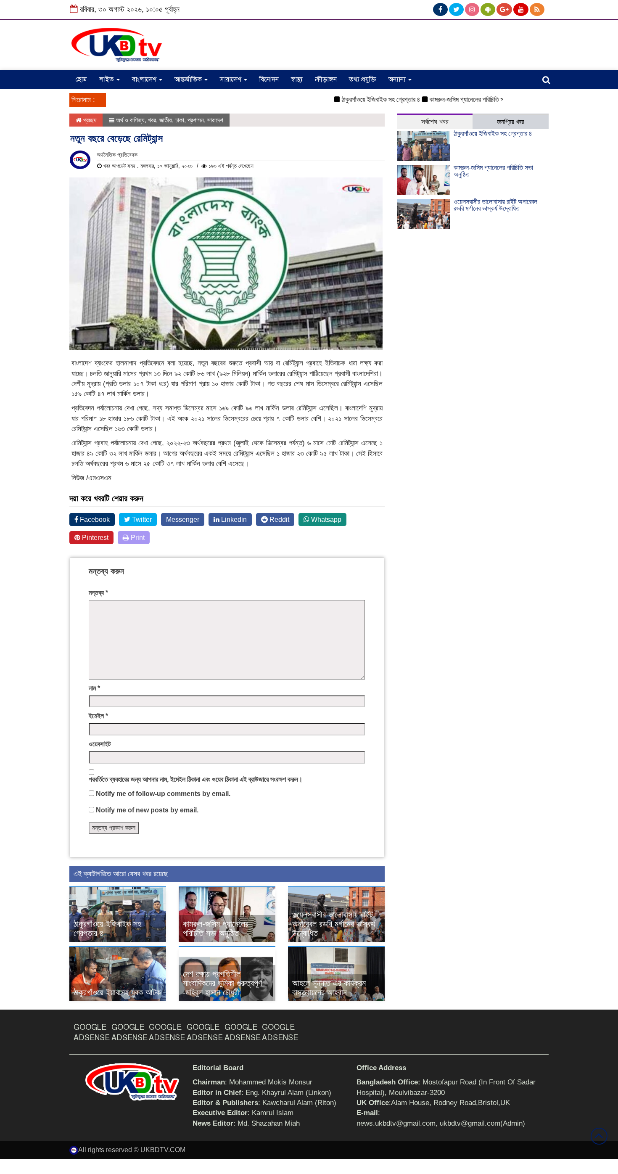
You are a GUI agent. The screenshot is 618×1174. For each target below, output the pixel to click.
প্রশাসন (196, 120)
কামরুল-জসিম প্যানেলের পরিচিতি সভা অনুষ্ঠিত (460, 99)
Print (137, 537)
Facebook (94, 519)
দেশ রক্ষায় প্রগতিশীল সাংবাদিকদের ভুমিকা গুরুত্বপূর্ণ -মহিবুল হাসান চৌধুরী (222, 983)
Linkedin (233, 519)
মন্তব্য (98, 592)
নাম (94, 688)
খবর (152, 120)
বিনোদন (269, 79)
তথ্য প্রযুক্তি (362, 79)
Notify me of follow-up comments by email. (163, 793)
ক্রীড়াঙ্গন (326, 79)
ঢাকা (179, 120)
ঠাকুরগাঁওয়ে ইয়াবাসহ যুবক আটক (117, 992)
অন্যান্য (397, 79)
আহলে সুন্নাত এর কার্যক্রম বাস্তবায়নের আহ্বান (329, 987)
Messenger (182, 519)
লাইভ (107, 79)
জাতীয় (165, 120)
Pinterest (94, 537)
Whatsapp (325, 519)
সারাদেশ (231, 79)
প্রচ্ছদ (89, 120)
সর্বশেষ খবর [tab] (435, 122)
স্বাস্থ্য (297, 79)
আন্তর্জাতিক (188, 79)
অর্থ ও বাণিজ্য (130, 120)
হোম (81, 79)
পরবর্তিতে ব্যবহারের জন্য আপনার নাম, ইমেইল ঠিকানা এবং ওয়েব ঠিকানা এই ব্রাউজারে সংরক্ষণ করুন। (196, 779)
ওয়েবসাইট (100, 744)
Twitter (141, 519)
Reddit (278, 519)
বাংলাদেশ (145, 79)
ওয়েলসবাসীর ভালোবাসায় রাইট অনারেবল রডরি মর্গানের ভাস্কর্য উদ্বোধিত (333, 924)
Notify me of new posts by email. (147, 810)
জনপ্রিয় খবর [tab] (510, 121)
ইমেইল (98, 715)
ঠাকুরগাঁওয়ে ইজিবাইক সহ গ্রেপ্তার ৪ (363, 99)
